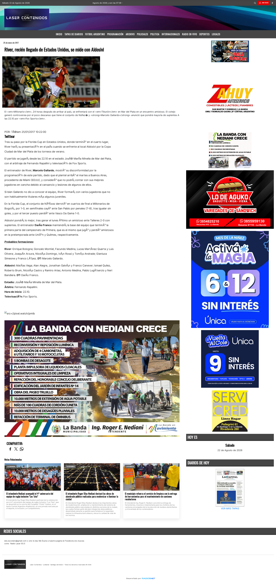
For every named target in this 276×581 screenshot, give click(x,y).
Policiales (142, 34)
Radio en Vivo (189, 34)
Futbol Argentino (95, 34)
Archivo (130, 34)
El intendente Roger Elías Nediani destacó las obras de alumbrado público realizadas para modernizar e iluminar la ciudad (92, 496)
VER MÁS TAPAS (230, 508)
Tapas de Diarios (74, 34)
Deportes (204, 34)
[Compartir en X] (16, 449)
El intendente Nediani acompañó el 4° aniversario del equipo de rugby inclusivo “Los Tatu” (29, 495)
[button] (255, 2)
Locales (216, 34)
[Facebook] (272, 2)
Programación (115, 34)
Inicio (59, 34)
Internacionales (171, 34)
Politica (154, 34)
